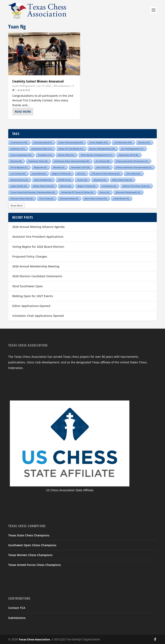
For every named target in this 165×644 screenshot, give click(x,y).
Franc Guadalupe (21, 154)
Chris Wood (133, 173)
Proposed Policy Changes (29, 256)
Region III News (61, 173)
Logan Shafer (19, 185)
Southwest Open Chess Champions (32, 545)
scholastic (18, 148)
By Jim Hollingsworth (102, 148)
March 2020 (66, 154)
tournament (19, 142)
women (65, 185)
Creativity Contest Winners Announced (38, 81)
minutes (58, 167)
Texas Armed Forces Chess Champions (34, 565)
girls (81, 173)
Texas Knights (98, 142)
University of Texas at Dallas (77, 192)
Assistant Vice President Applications (37, 236)
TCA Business (123, 142)
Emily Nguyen (19, 167)
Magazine (40, 167)
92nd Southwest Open (27, 286)
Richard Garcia (19, 179)
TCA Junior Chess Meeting (106, 173)
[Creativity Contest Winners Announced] (44, 53)
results (144, 142)
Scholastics (109, 185)
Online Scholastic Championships (133, 167)
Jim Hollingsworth (25, 86)
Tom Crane (46, 198)
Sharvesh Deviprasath (128, 192)
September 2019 (128, 154)
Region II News (86, 185)
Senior (104, 192)
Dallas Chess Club (43, 185)
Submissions (17, 618)
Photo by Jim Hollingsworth (96, 154)
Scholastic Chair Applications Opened (38, 316)
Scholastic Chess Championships (71, 161)
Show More (16, 205)
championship (43, 142)
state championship (71, 142)
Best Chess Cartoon (96, 198)
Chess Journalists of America (132, 161)
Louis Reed (38, 173)
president (45, 154)
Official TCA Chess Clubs (136, 185)
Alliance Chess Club (22, 198)
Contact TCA (16, 608)
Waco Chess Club (122, 179)
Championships (69, 198)
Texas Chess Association (34, 639)
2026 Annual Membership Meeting (35, 266)
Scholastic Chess (37, 161)
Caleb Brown (121, 198)
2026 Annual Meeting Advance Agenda (38, 227)
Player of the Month (71, 148)
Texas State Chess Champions (28, 535)
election (16, 161)
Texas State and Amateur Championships (33, 192)
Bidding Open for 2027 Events (32, 296)
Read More (23, 111)
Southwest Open (42, 148)
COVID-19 (64, 179)
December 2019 (80, 167)
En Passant (102, 161)
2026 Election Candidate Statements (37, 276)
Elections (100, 179)
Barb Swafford (43, 179)
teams (82, 179)
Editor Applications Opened (31, 306)
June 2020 (102, 167)
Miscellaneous (62, 86)
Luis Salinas (18, 173)
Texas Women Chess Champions (30, 555)
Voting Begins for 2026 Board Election (38, 247)
